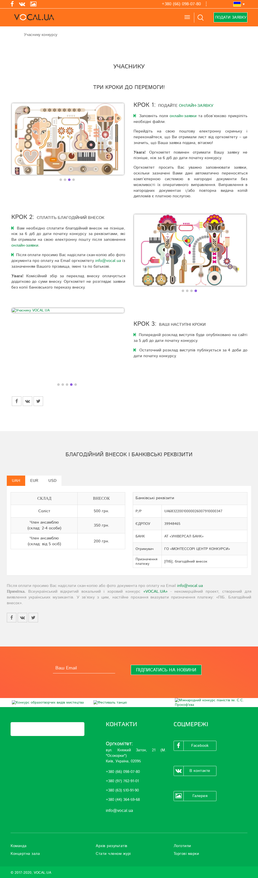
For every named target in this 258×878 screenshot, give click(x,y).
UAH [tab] (16, 481)
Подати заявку (230, 17)
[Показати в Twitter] (38, 401)
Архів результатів (111, 846)
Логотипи (182, 846)
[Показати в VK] (27, 401)
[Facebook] (12, 4)
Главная (13, 34)
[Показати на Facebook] (16, 401)
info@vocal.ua (108, 261)
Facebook (200, 746)
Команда (19, 846)
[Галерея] (33, 4)
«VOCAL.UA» (155, 591)
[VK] (22, 4)
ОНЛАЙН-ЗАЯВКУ (196, 106)
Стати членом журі (113, 854)
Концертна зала (25, 854)
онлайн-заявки (183, 116)
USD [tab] (52, 481)
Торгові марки (186, 854)
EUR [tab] (34, 481)
